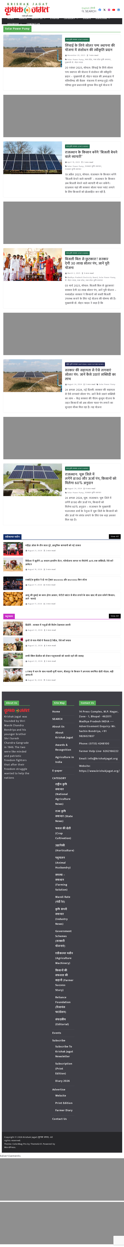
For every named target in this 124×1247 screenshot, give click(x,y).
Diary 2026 (62, 1081)
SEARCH (23, 18)
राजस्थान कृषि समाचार (93, 166)
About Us (37, 18)
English (85, 8)
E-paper (54, 18)
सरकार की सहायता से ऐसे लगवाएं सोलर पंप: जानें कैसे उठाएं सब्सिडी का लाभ (90, 374)
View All (115, 536)
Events (87, 18)
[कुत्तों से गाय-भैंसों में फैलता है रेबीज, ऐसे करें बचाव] (13, 644)
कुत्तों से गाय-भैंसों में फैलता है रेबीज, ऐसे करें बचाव (48, 641)
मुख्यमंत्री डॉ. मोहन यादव (74, 62)
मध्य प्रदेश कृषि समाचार (102, 59)
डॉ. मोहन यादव (70, 280)
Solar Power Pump (75, 59)
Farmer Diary (64, 1110)
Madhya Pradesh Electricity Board (82, 277)
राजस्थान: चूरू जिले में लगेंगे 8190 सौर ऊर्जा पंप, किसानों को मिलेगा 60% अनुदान (90, 478)
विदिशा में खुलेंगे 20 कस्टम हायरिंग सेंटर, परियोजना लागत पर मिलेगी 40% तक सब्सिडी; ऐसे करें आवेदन (69, 562)
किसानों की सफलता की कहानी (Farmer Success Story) (64, 980)
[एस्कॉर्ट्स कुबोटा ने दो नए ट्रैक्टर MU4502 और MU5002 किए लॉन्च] (13, 583)
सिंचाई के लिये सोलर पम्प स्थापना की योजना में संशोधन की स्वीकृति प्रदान (90, 48)
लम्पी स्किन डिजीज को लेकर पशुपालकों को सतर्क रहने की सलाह (54, 656)
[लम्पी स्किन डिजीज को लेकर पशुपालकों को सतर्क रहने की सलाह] (13, 659)
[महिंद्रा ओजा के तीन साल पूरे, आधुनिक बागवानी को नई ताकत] (13, 549)
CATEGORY (69, 18)
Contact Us (33, 24)
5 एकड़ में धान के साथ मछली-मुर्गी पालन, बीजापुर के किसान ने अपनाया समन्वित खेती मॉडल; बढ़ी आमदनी (69, 673)
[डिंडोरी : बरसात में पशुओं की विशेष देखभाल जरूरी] (13, 628)
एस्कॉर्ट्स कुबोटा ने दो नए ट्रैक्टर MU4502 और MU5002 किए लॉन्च (56, 580)
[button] (44, 18)
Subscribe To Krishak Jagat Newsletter (64, 1051)
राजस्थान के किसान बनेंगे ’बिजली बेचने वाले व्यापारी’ (91, 154)
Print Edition (63, 1103)
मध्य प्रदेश (88, 59)
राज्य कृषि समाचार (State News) (77, 39)
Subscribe (101, 18)
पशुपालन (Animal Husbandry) (63, 863)
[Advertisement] (62, 116)
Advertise (13, 24)
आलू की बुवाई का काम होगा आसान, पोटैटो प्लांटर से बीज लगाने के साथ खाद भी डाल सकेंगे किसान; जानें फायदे (70, 597)
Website (60, 1095)
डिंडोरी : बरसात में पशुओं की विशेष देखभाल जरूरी (48, 625)
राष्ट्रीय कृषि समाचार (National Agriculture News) (85, 364)
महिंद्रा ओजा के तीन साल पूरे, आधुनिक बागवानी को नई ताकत (53, 545)
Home (10, 18)
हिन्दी (93, 8)
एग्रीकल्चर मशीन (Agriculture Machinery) (64, 958)
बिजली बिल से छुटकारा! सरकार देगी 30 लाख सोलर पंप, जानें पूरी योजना (87, 263)
